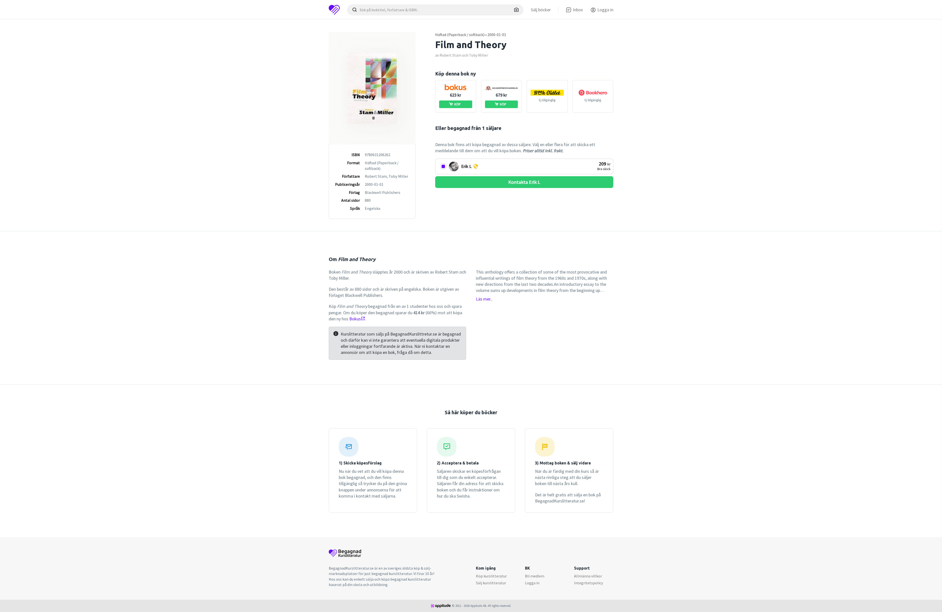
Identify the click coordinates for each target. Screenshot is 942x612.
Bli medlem (534, 576)
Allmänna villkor (588, 576)
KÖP (457, 104)
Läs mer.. (484, 299)
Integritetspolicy (588, 582)
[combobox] (435, 9)
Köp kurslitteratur (491, 576)
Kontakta (524, 182)
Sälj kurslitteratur (491, 582)
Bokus (355, 319)
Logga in (532, 582)
